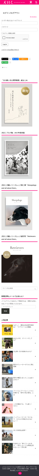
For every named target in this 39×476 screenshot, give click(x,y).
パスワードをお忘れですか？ (10, 49)
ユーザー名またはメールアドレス (11, 20)
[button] (35, 289)
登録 (5, 311)
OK (20, 473)
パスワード (4, 27)
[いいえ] (37, 470)
